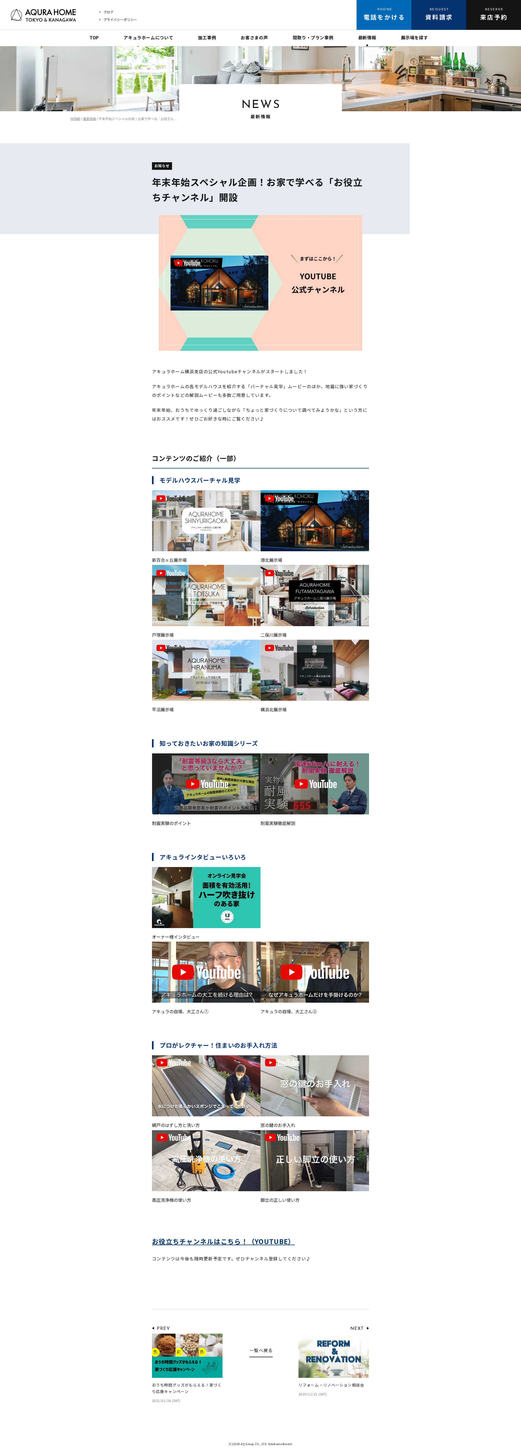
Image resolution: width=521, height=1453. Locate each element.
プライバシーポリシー (120, 19)
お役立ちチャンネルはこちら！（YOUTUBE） (223, 1241)
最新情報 (89, 119)
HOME (75, 119)
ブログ (108, 11)
